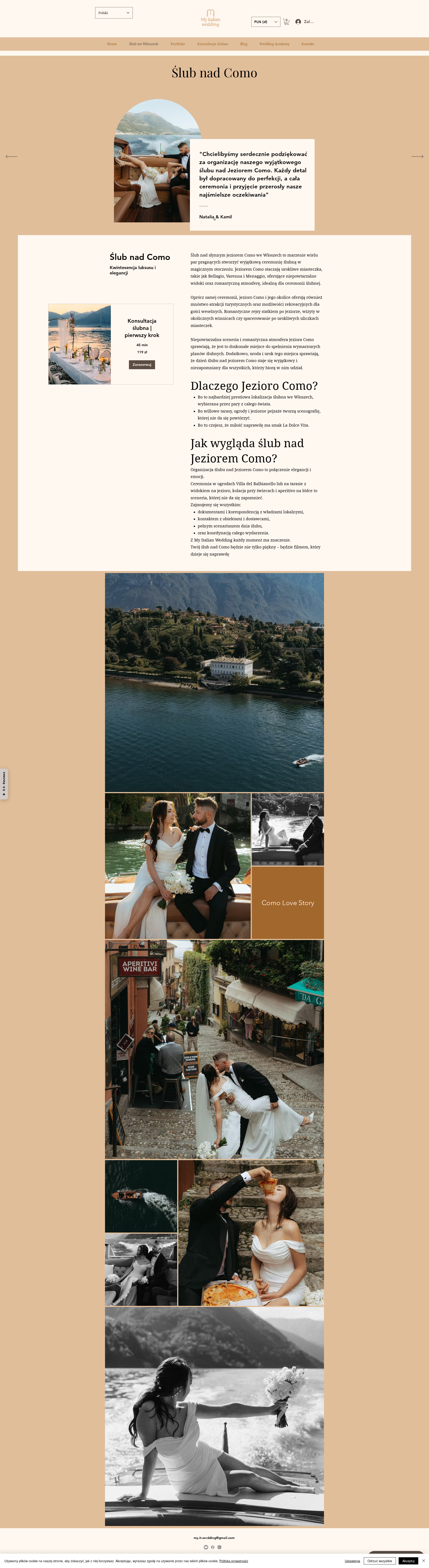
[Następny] (417, 157)
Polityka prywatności (233, 1561)
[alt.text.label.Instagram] (219, 1547)
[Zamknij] (423, 1560)
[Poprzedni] (11, 157)
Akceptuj (408, 1561)
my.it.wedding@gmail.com (214, 1538)
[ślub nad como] (215, 219)
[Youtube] (206, 1547)
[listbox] (265, 22)
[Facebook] (212, 1547)
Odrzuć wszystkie (380, 1561)
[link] (142, 328)
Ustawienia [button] (352, 1561)
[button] (286, 22)
